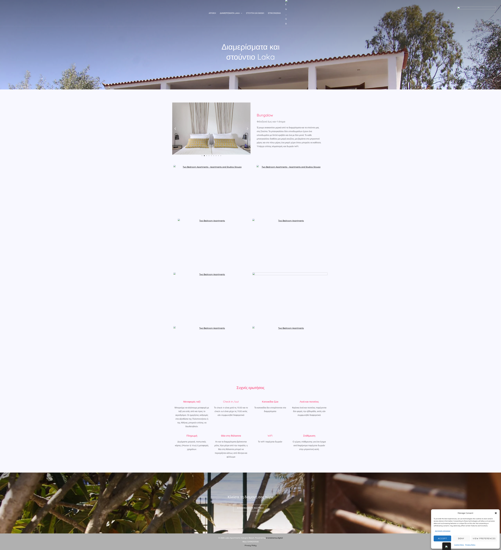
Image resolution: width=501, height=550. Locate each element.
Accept (442, 538)
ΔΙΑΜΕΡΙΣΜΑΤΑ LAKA (230, 13)
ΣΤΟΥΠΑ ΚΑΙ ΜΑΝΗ (255, 13)
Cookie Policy (459, 545)
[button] (495, 513)
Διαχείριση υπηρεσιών (442, 531)
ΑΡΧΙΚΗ (212, 13)
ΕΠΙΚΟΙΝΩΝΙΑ (274, 13)
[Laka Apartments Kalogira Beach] (476, 12)
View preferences (484, 538)
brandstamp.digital (274, 538)
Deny (461, 538)
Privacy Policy (470, 545)
